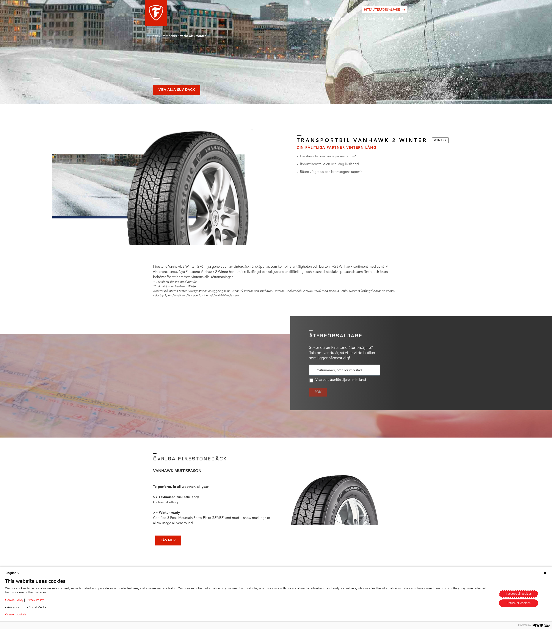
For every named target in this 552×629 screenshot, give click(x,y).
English (11, 573)
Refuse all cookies (518, 603)
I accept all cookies (519, 593)
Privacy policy (42, 614)
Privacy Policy (35, 600)
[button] (156, 13)
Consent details (15, 614)
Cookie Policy (14, 600)
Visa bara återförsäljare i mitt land (340, 380)
